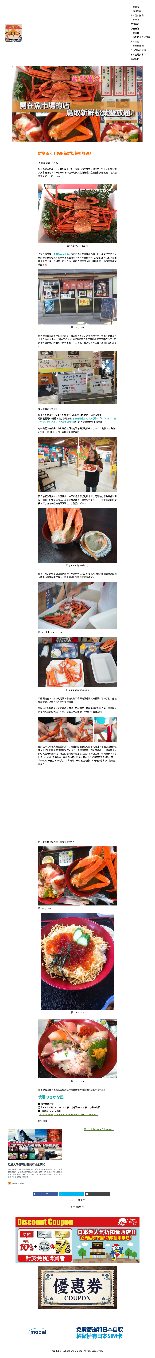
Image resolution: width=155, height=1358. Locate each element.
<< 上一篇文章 (77, 1200)
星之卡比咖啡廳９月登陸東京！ (99, 1129)
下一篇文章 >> (77, 1206)
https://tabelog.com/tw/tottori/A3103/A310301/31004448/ (68, 1114)
